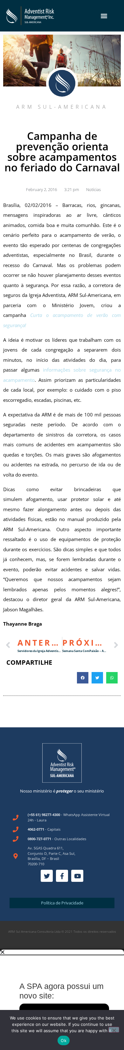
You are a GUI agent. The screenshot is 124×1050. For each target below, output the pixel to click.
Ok (63, 1040)
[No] (113, 1030)
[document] (62, 1000)
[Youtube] (77, 876)
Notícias (93, 189)
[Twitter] (47, 876)
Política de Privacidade (62, 903)
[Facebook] (62, 876)
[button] (104, 15)
